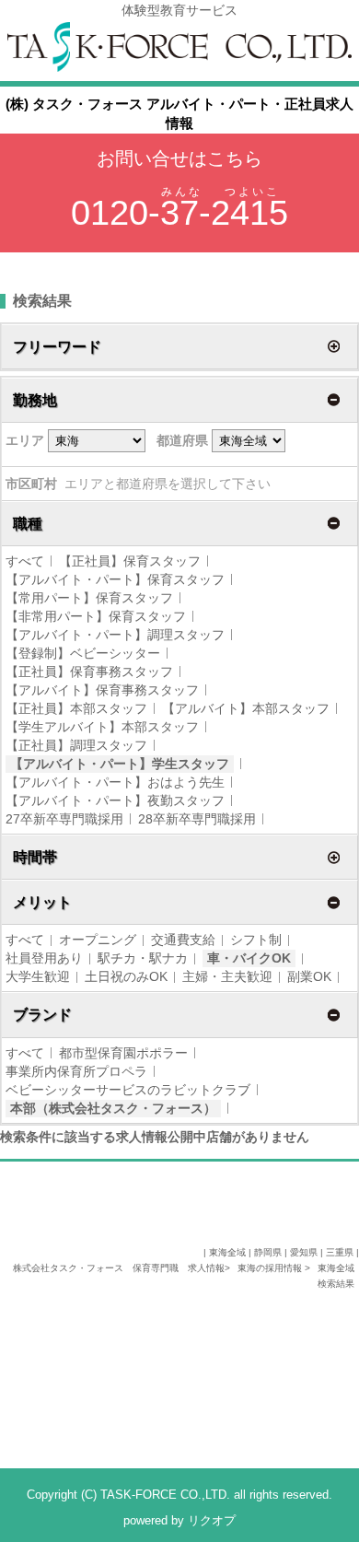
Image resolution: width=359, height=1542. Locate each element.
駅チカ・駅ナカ (143, 958)
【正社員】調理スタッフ (76, 745)
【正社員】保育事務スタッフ (89, 671)
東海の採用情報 (271, 1268)
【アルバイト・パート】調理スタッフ (115, 634)
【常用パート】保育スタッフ (89, 597)
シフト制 (256, 939)
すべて (25, 561)
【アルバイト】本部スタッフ (246, 708)
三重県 (339, 1252)
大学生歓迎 (38, 976)
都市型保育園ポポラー (123, 1053)
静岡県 (268, 1252)
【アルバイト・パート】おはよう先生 (115, 782)
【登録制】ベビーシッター (83, 653)
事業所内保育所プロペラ (76, 1071)
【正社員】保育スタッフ (130, 561)
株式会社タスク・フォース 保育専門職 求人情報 (119, 1268)
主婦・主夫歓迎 (227, 976)
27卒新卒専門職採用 (64, 819)
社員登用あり (44, 958)
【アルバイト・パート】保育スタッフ (115, 579)
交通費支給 (183, 939)
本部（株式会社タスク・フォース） (113, 1108)
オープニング (97, 939)
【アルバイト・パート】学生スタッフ (119, 763)
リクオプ (212, 1520)
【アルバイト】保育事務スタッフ (102, 690)
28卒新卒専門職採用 (197, 819)
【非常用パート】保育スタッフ (96, 616)
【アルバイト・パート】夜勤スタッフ (115, 800)
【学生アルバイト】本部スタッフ (102, 726)
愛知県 (304, 1252)
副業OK (309, 976)
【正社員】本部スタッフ (76, 708)
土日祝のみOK (126, 976)
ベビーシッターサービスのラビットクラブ (128, 1089)
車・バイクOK (249, 958)
